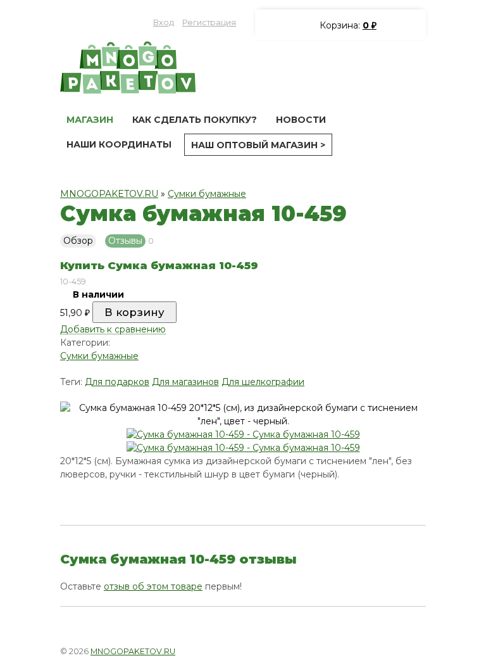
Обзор (78, 240)
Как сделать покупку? (194, 119)
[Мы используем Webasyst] (409, 650)
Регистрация (209, 22)
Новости (301, 119)
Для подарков (117, 382)
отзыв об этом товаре (153, 586)
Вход (163, 22)
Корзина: (347, 25)
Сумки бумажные (207, 193)
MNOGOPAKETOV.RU (109, 193)
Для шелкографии (262, 382)
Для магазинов (185, 382)
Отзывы (125, 240)
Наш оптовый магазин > (258, 145)
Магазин (89, 119)
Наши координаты (118, 144)
